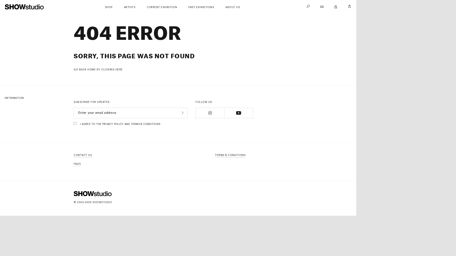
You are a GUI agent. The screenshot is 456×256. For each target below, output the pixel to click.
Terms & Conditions (230, 155)
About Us (232, 7)
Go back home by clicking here (98, 70)
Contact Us (83, 155)
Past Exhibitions (201, 7)
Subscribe (182, 113)
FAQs (77, 164)
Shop (109, 7)
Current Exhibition (162, 7)
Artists (130, 7)
